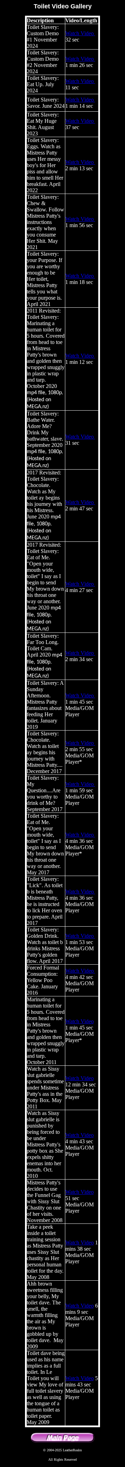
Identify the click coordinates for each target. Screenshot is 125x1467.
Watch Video (80, 33)
